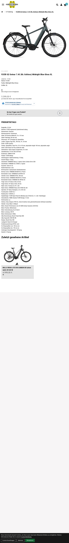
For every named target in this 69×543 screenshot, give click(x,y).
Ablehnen (20, 540)
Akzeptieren (30, 540)
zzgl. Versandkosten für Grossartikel (22, 98)
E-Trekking (9, 12)
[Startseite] (2, 12)
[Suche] (57, 5)
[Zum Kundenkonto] (61, 5)
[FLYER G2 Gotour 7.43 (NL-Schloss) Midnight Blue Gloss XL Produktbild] (34, 38)
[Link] (3, 4)
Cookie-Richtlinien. (26, 537)
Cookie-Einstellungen (8, 540)
